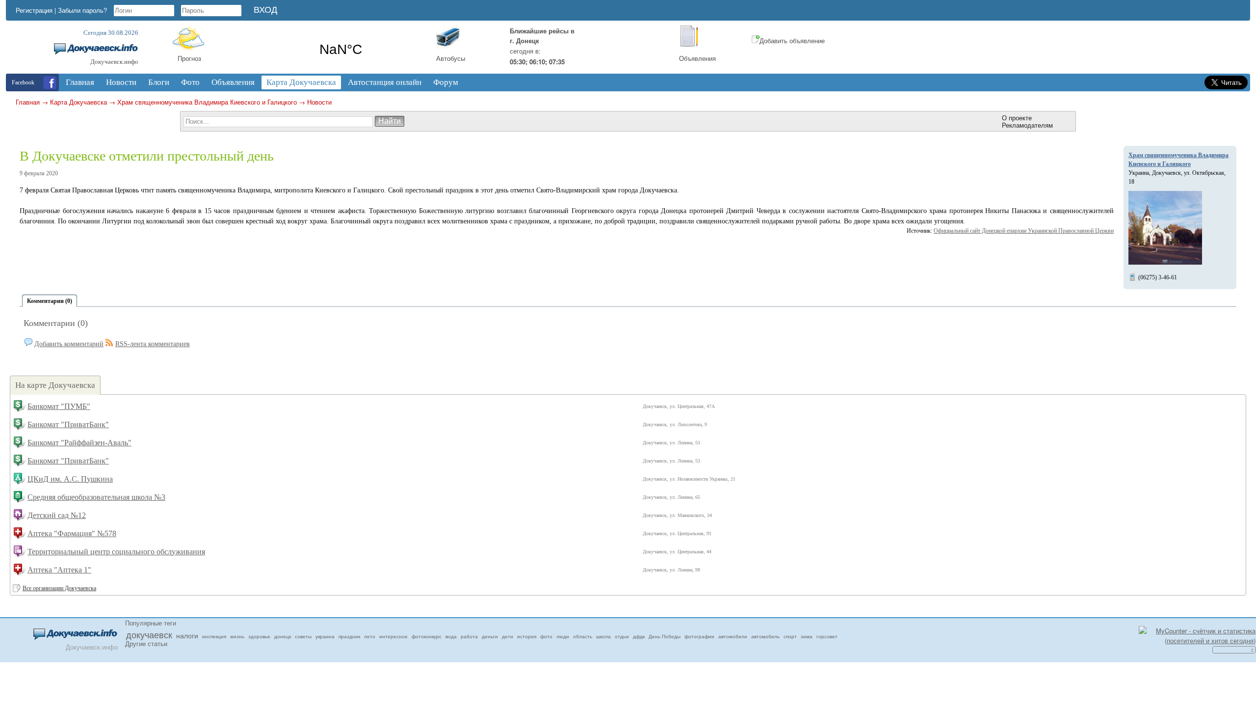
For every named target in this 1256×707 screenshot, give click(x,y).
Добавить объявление (792, 40)
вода (451, 636)
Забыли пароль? (82, 10)
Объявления (697, 58)
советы (303, 636)
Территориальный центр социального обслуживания (116, 551)
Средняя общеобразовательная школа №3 (96, 497)
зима (806, 636)
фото (546, 636)
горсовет (826, 636)
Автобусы (450, 58)
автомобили (732, 636)
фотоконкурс (427, 636)
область (582, 636)
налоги (187, 635)
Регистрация (34, 10)
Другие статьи (146, 643)
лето (369, 636)
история (526, 636)
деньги (490, 636)
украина (325, 636)
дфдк (639, 636)
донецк (282, 636)
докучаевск (149, 634)
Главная (28, 102)
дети (507, 636)
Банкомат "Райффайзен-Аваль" (79, 442)
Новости (319, 102)
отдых (622, 636)
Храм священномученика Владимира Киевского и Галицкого (207, 102)
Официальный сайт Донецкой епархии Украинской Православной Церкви (1024, 230)
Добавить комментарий (69, 344)
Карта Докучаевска (78, 102)
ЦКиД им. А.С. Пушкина (70, 479)
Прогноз (189, 58)
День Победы (664, 636)
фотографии (699, 636)
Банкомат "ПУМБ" (58, 406)
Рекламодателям (1027, 125)
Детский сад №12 (56, 515)
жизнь (237, 636)
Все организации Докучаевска (59, 588)
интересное (393, 636)
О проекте (1017, 117)
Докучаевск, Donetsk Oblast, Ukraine (340, 50)
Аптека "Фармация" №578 (71, 533)
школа (603, 636)
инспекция (214, 636)
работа (469, 636)
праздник (349, 636)
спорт (790, 636)
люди (562, 636)
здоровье (259, 636)
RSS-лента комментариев (152, 344)
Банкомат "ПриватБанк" (68, 424)
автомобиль (765, 636)
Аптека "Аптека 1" (59, 570)
